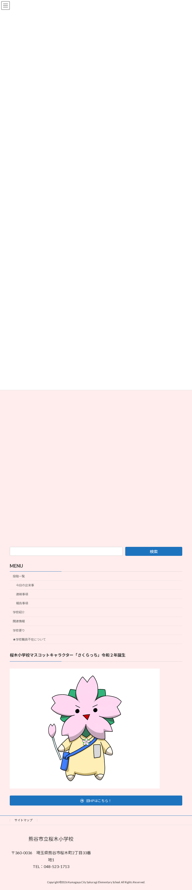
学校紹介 (19, 612)
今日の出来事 (25, 585)
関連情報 (19, 621)
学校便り (19, 630)
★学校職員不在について (29, 639)
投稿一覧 (19, 576)
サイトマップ (23, 820)
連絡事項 (22, 594)
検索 (154, 551)
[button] (96, 801)
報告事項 (22, 603)
